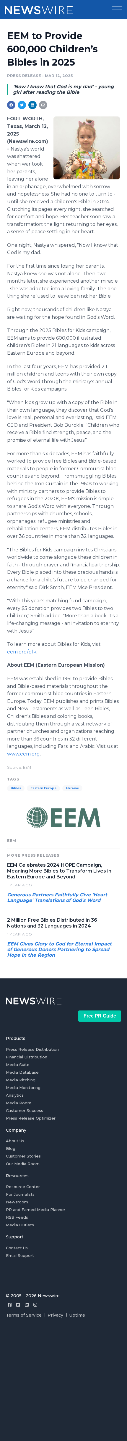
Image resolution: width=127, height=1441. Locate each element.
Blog (10, 1148)
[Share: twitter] (22, 105)
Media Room (18, 1102)
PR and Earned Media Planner (35, 1209)
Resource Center (23, 1186)
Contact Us (17, 1247)
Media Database (22, 1072)
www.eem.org (23, 754)
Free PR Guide (100, 1015)
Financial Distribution (26, 1057)
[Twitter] (18, 1304)
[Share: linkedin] (32, 105)
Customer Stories (23, 1156)
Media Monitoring (23, 1087)
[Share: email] (43, 105)
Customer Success (24, 1110)
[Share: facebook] (11, 105)
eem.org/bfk (21, 652)
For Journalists (20, 1194)
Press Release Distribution (32, 1049)
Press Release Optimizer (31, 1118)
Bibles (16, 788)
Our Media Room (23, 1163)
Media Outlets (20, 1224)
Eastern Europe (43, 788)
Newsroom (17, 1202)
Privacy (55, 1315)
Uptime (77, 1315)
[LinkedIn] (27, 1304)
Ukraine (72, 788)
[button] (117, 9)
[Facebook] (10, 1304)
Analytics (15, 1095)
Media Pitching (20, 1080)
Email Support (20, 1255)
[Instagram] (35, 1304)
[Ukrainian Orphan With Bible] (86, 148)
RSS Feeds (17, 1217)
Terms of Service (24, 1315)
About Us (15, 1140)
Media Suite (18, 1064)
